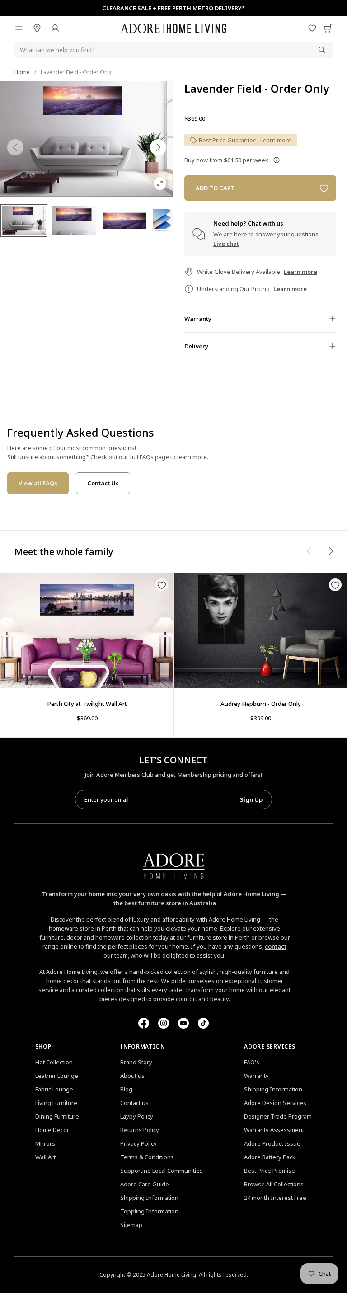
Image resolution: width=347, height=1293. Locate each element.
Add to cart (215, 188)
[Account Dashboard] (55, 28)
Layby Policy (136, 1116)
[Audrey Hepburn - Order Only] (260, 630)
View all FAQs (38, 483)
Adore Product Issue (272, 1143)
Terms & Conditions (147, 1157)
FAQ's (251, 1062)
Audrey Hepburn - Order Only (260, 704)
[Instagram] (163, 1023)
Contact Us (103, 483)
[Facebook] (143, 1023)
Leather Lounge (56, 1076)
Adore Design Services (275, 1103)
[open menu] (18, 28)
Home (22, 72)
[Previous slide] (15, 147)
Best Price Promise (269, 1170)
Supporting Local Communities (161, 1170)
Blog (126, 1089)
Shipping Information (149, 1198)
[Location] (37, 28)
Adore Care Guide (144, 1184)
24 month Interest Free (275, 1198)
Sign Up (251, 799)
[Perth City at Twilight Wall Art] (87, 630)
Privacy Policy (138, 1143)
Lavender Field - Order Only (256, 88)
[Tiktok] (203, 1023)
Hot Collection (54, 1062)
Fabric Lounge (54, 1089)
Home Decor (52, 1130)
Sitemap (131, 1225)
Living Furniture (56, 1103)
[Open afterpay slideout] (276, 160)
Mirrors (45, 1143)
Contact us (134, 1103)
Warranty (256, 1076)
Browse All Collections (274, 1184)
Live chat (226, 244)
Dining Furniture (57, 1116)
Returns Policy (139, 1130)
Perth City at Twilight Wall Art (87, 704)
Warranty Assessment (274, 1130)
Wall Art (45, 1157)
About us (132, 1076)
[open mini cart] (328, 28)
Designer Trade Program (278, 1116)
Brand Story (136, 1062)
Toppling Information (149, 1211)
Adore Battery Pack (269, 1157)
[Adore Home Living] (173, 28)
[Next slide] (158, 147)
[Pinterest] (183, 1023)
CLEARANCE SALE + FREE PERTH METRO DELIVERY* (173, 8)
